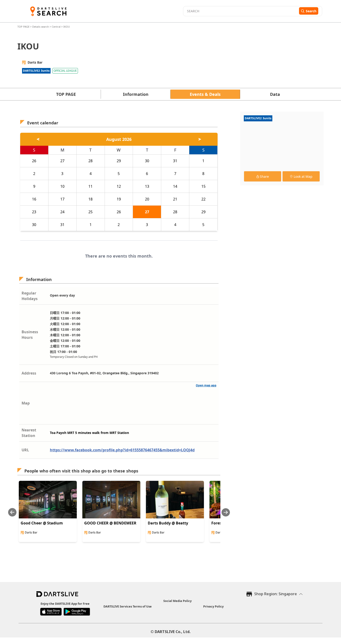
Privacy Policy (213, 606)
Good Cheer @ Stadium (42, 523)
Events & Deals (205, 94)
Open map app (206, 385)
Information (135, 94)
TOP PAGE (23, 26)
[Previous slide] (12, 512)
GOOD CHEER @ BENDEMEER (110, 523)
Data (275, 94)
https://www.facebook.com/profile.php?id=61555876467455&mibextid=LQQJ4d (122, 450)
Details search (41, 26)
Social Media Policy (177, 601)
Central (56, 26)
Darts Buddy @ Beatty (168, 523)
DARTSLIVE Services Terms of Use (127, 606)
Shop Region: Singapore (275, 593)
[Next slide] (226, 512)
